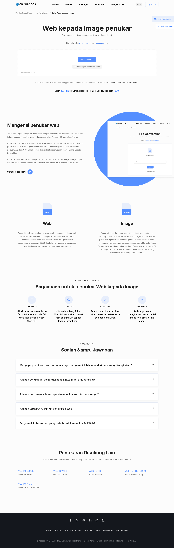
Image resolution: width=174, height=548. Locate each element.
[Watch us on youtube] (84, 521)
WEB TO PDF (95, 471)
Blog (98, 530)
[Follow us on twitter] (77, 521)
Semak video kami (16, 172)
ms (138, 4)
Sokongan (83, 4)
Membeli (69, 4)
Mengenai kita (117, 4)
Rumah (48, 530)
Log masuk (152, 4)
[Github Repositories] (97, 521)
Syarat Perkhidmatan (113, 83)
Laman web (99, 4)
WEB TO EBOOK (26, 471)
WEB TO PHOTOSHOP (136, 471)
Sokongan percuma (73, 530)
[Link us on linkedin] (90, 521)
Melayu (133, 541)
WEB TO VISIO (25, 484)
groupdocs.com (85, 43)
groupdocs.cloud (101, 43)
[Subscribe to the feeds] (103, 521)
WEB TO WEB (60, 471)
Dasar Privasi (133, 83)
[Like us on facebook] (70, 521)
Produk (55, 4)
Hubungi (119, 541)
